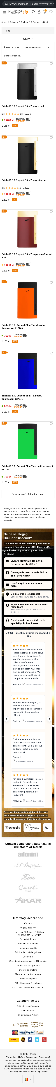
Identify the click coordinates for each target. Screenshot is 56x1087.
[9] (16, 188)
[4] (15, 114)
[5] (18, 114)
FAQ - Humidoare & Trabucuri (28, 983)
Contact (28, 923)
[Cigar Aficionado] (12, 827)
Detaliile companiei (28, 979)
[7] (13, 188)
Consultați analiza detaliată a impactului (28, 1072)
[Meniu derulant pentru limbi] (28, 1079)
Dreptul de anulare (28, 970)
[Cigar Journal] (32, 827)
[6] (12, 188)
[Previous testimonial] (6, 719)
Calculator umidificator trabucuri (28, 987)
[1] (6, 114)
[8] (15, 188)
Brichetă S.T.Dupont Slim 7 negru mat (23, 106)
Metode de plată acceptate (28, 974)
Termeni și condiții (28, 948)
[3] (12, 114)
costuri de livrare (21, 514)
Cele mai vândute (32, 47)
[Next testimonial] (49, 719)
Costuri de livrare (28, 939)
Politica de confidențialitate (28, 952)
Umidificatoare (28, 1010)
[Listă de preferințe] (51, 13)
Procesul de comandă (28, 943)
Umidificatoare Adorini (28, 1015)
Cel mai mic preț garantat (25, 594)
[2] (9, 114)
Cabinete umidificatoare (28, 1006)
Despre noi (28, 957)
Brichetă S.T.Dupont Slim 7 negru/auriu (24, 180)
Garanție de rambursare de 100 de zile (28, 961)
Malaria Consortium (27, 1057)
